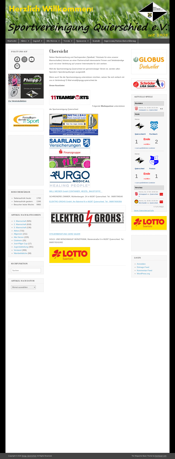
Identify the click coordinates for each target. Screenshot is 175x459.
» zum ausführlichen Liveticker (145, 148)
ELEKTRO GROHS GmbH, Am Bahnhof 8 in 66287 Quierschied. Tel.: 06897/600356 (85, 201)
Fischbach (153, 134)
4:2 (161, 109)
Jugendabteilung (21, 247)
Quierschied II (140, 134)
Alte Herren (51, 41)
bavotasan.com (160, 456)
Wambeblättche (20, 253)
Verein (67, 41)
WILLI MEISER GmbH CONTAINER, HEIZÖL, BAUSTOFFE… (75, 191)
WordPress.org (143, 273)
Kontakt (96, 41)
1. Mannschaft (20, 221)
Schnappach (143, 194)
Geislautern (142, 110)
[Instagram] (24, 59)
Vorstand (17, 250)
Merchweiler (143, 203)
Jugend (36, 41)
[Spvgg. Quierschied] (87, 19)
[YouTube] (32, 59)
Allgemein (18, 234)
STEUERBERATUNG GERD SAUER (64, 234)
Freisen (152, 169)
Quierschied (153, 110)
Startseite (12, 41)
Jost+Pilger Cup (20, 243)
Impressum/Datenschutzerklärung (120, 41)
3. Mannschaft (20, 227)
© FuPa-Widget (159, 207)
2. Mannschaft (20, 224)
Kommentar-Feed (144, 270)
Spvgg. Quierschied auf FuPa (144, 210)
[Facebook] (17, 59)
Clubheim (18, 240)
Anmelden (141, 264)
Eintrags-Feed (143, 267)
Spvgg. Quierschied (29, 456)
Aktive (24, 41)
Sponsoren (81, 41)
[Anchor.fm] (17, 66)
